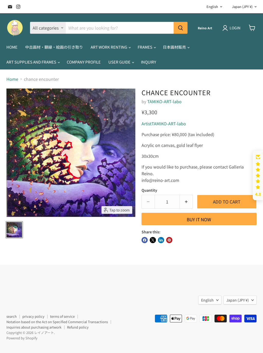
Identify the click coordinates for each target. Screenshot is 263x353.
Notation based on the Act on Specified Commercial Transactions (57, 321)
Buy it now (199, 219)
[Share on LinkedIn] (161, 240)
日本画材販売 (175, 47)
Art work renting (109, 47)
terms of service (62, 316)
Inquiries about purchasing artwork (33, 327)
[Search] (180, 28)
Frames (145, 47)
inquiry (148, 62)
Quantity (149, 190)
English (212, 6)
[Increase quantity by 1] (186, 202)
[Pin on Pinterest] (169, 240)
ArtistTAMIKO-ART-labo (164, 123)
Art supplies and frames (31, 62)
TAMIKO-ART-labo (164, 101)
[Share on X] (153, 240)
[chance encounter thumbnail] (14, 230)
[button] (258, 175)
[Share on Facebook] (145, 240)
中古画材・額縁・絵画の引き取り (54, 47)
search (11, 316)
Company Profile (84, 62)
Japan (242, 6)
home (11, 47)
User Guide (119, 62)
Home (12, 79)
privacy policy (33, 316)
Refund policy (78, 327)
